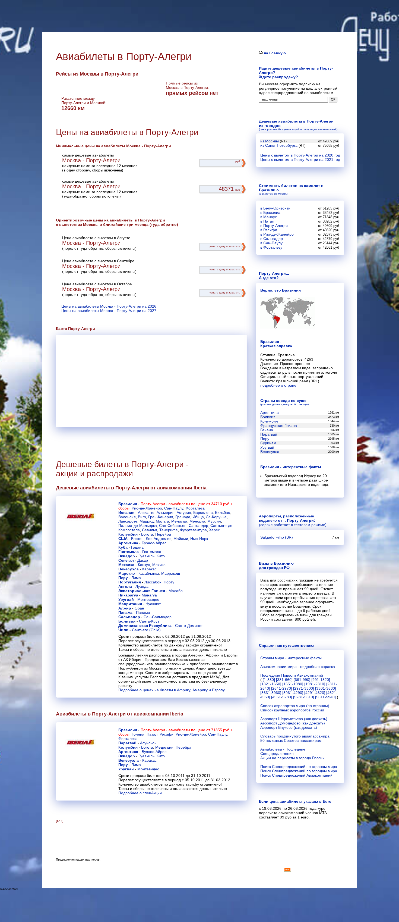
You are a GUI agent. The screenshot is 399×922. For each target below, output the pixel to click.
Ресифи (166, 734)
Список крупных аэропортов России (292, 710)
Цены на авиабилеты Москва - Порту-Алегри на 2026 (108, 306)
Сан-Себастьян (172, 525)
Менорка (197, 521)
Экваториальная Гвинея (141, 591)
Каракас (149, 569)
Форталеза (195, 508)
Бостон (137, 538)
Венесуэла (128, 569)
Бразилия (127, 504)
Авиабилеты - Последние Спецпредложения (282, 751)
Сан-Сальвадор (158, 617)
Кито (161, 556)
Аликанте (146, 512)
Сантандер (198, 525)
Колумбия (128, 534)
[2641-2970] (281, 688)
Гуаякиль (146, 556)
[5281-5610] (303, 697)
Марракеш (170, 573)
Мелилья (179, 521)
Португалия (129, 582)
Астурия (184, 512)
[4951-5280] (281, 697)
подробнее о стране (278, 385)
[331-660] (284, 679)
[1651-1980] (292, 684)
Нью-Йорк (199, 538)
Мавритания (130, 604)
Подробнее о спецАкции (140, 793)
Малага (162, 521)
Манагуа (149, 595)
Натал (152, 734)
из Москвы (269, 141)
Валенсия (127, 517)
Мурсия (214, 521)
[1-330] (269, 679)
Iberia (200, 487)
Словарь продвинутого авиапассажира (295, 736)
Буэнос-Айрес (154, 543)
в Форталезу (271, 247)
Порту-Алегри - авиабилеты (165, 504)
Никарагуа (128, 595)
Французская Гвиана (278, 425)
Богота (147, 534)
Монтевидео (148, 599)
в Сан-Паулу (271, 243)
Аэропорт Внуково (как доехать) (288, 727)
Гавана (137, 547)
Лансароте (127, 521)
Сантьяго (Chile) (146, 630)
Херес (214, 530)
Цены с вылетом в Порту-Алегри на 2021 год (300, 159)
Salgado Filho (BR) (276, 537)
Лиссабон (153, 582)
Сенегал (126, 560)
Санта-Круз (149, 621)
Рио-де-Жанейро (147, 508)
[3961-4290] (292, 692)
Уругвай (126, 599)
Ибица (198, 517)
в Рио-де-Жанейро (277, 234)
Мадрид (147, 521)
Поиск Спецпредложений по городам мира (298, 771)
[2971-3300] (303, 688)
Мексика (126, 564)
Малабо (176, 591)
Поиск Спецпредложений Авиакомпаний (296, 775)
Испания (126, 512)
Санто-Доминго (188, 625)
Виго (142, 517)
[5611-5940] (325, 697)
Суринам (268, 443)
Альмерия (166, 512)
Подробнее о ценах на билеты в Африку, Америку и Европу (171, 690)
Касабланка (148, 573)
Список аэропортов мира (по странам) (294, 706)
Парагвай (127, 743)
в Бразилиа (270, 212)
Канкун (144, 564)
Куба (123, 547)
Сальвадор (129, 617)
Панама (125, 612)
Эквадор (126, 556)
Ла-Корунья (216, 517)
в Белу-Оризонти (275, 208)
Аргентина (128, 543)
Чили (123, 630)
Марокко (126, 573)
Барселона (203, 512)
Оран (139, 608)
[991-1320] (320, 679)
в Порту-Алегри (274, 225)
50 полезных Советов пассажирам (291, 740)
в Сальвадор (271, 238)
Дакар (142, 560)
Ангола (125, 586)
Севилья (149, 530)
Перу (123, 578)
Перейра (163, 534)
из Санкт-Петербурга (278, 145)
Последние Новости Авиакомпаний (291, 675)
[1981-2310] (314, 684)
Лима (136, 578)
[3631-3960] (270, 692)
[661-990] (302, 679)
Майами (180, 538)
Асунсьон (148, 743)
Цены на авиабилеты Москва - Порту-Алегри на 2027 (108, 310)
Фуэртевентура (193, 530)
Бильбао (222, 512)
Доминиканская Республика (145, 625)
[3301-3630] (325, 688)
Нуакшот (153, 604)
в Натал (267, 221)
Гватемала (128, 551)
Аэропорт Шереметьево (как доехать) (293, 719)
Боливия (126, 621)
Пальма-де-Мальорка (137, 525)
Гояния (138, 734)
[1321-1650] (270, 684)
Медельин (164, 747)
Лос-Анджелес (158, 538)
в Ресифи (268, 230)
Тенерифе (168, 530)
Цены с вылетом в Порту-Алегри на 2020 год (300, 155)
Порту (169, 582)
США (123, 538)
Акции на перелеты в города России (292, 758)
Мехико (159, 564)
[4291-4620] (314, 692)
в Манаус (268, 217)
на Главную (274, 53)
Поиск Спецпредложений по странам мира (298, 766)
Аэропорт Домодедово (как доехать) (292, 723)
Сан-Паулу (173, 508)
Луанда (141, 586)
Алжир (124, 608)
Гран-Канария (160, 517)
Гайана (266, 430)
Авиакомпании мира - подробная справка (297, 666)
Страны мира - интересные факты (291, 658)
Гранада (182, 517)
